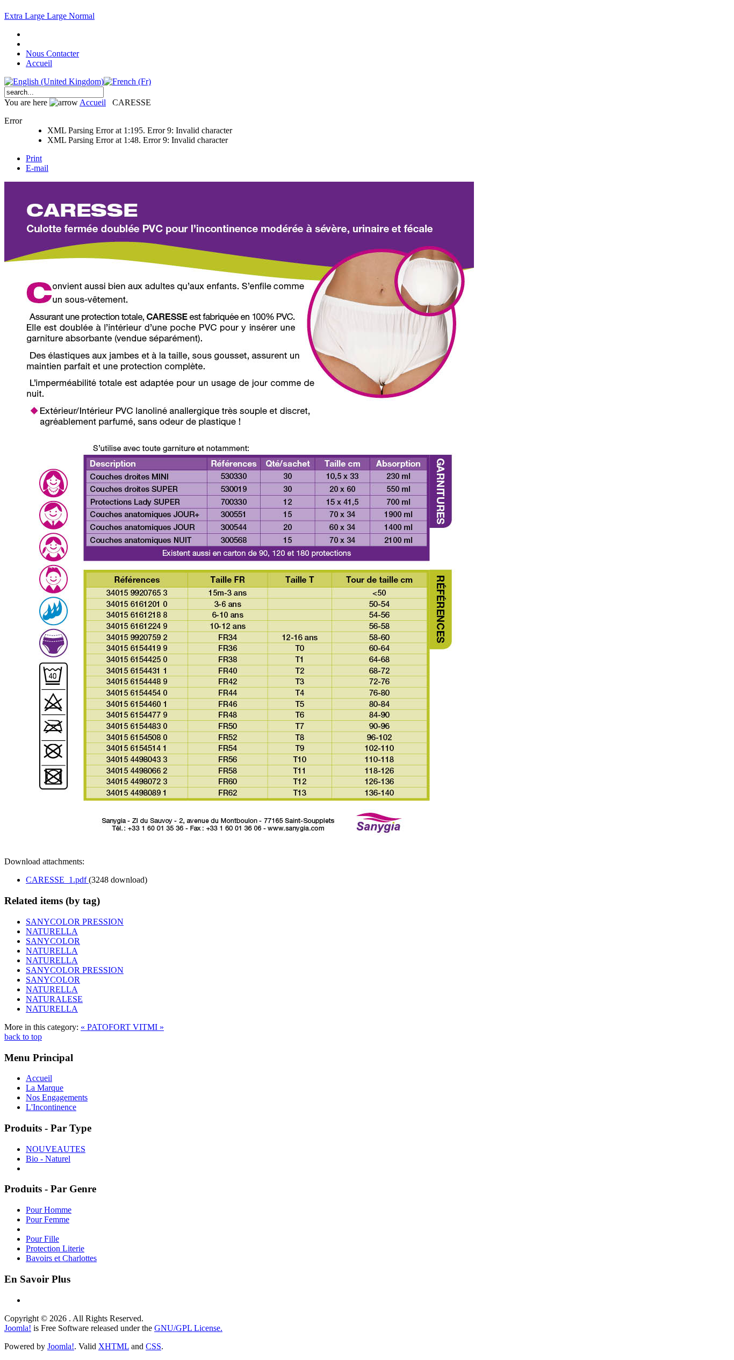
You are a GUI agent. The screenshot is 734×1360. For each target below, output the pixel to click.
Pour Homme (48, 1209)
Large (58, 15)
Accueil (39, 63)
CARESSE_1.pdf (57, 879)
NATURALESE (54, 999)
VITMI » (148, 1027)
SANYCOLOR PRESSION (75, 921)
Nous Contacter (52, 53)
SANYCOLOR (53, 941)
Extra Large (25, 15)
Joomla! (17, 1328)
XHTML (113, 1346)
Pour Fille (42, 1238)
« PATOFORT (107, 1027)
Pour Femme (47, 1219)
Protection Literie (55, 1248)
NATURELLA (52, 931)
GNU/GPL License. (188, 1328)
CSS (153, 1346)
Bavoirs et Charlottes (61, 1258)
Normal (82, 15)
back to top (23, 1036)
